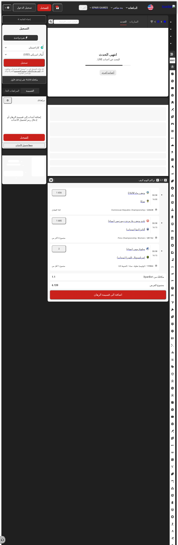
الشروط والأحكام (34, 71)
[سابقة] (165, 100)
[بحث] (50, 21)
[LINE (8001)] (165, 21)
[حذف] (51, 101)
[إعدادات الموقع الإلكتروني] (7, 7)
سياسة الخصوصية (20, 71)
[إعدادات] (7, 100)
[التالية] (156, 100)
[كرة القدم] (158, 21)
